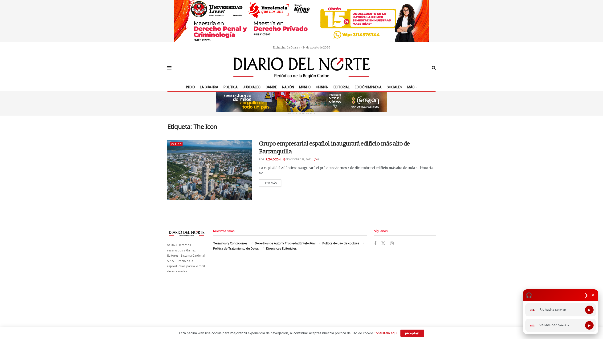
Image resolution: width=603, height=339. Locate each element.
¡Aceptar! (412, 333)
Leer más (272, 183)
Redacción (273, 159)
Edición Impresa (368, 87)
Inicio (190, 87)
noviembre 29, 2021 (298, 159)
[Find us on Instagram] (392, 243)
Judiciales (252, 87)
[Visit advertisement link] (301, 21)
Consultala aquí (385, 333)
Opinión (322, 87)
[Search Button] (434, 68)
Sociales (394, 87)
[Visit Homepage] (301, 68)
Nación (288, 87)
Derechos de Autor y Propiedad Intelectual (285, 243)
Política (231, 87)
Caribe (271, 87)
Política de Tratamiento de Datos (236, 248)
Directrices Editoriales (281, 248)
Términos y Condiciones (230, 243)
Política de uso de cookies (340, 243)
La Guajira (209, 87)
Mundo (305, 87)
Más (411, 87)
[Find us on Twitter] (383, 243)
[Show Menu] (169, 67)
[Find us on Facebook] (375, 243)
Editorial (342, 87)
